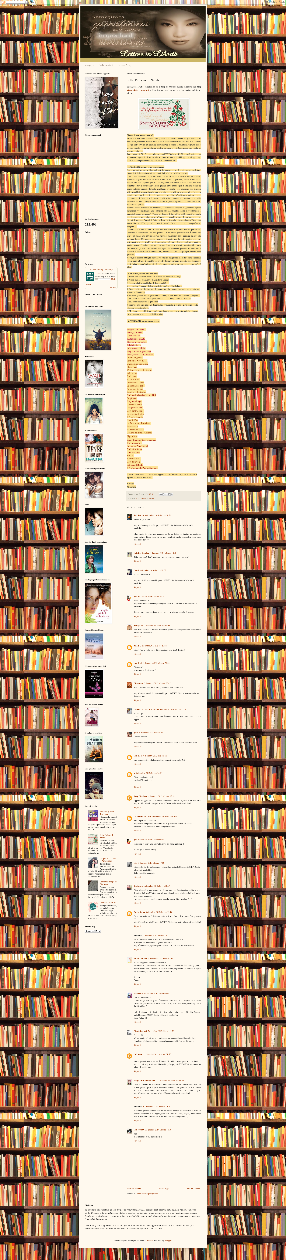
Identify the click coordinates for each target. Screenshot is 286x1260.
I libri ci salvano (134, 404)
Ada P (136, 645)
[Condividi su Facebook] (169, 494)
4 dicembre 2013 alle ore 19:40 (165, 816)
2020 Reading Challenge (101, 269)
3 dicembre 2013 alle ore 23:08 (173, 709)
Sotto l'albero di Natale (145, 498)
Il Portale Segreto (135, 416)
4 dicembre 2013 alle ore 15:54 (161, 796)
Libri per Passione (135, 410)
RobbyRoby (139, 1129)
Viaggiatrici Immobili (138, 90)
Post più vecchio (193, 1188)
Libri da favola (133, 461)
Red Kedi (138, 663)
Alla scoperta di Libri (136, 348)
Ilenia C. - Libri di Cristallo (146, 709)
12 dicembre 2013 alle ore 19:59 (156, 1106)
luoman (150, 1240)
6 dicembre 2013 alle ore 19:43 (161, 958)
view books (112, 287)
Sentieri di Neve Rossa (137, 360)
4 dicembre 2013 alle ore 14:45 (149, 773)
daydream (138, 886)
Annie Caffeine (140, 958)
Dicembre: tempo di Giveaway (108, 883)
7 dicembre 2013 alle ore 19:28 (161, 1031)
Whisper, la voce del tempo (139, 369)
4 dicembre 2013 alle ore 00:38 (152, 732)
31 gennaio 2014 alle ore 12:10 (158, 1129)
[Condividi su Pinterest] (171, 494)
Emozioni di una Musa (137, 363)
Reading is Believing (136, 391)
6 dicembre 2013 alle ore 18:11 (156, 935)
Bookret (130, 455)
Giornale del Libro (135, 382)
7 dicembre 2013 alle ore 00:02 (157, 993)
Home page (88, 64)
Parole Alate (132, 426)
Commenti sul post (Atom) (147, 1193)
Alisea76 (98, 273)
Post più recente (134, 1188)
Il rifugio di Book (134, 332)
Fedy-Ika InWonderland (145, 1080)
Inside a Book (133, 379)
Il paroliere (132, 436)
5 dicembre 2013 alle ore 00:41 (151, 839)
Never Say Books (135, 388)
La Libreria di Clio (135, 413)
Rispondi (137, 543)
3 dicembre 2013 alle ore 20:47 (157, 683)
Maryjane (138, 625)
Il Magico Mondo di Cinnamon (140, 354)
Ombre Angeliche (135, 357)
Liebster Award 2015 (109, 902)
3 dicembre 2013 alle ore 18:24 (158, 515)
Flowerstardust (133, 458)
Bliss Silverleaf (140, 1031)
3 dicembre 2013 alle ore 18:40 (163, 553)
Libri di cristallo (134, 345)
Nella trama (132, 373)
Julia (136, 732)
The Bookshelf (133, 335)
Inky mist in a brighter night (139, 351)
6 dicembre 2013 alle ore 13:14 (159, 912)
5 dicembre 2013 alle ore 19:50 (151, 862)
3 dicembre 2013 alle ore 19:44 (153, 645)
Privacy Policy (124, 64)
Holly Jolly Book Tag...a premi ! (107, 813)
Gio (135, 862)
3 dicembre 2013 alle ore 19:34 (156, 625)
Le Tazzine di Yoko (136, 385)
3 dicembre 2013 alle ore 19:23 (151, 596)
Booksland (132, 376)
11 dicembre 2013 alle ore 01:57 (157, 1054)
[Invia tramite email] (160, 494)
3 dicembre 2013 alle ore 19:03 (153, 570)
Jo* (135, 596)
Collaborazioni (106, 64)
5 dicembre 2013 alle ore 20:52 (157, 886)
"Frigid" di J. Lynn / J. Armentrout (108, 859)
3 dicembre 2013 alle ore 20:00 (156, 663)
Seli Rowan (139, 515)
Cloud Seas (132, 366)
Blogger (168, 1240)
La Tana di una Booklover (139, 423)
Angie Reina (139, 912)
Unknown (138, 1054)
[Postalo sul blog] (163, 494)
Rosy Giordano (140, 796)
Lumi (136, 570)
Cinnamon (138, 683)
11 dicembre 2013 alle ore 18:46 (170, 1080)
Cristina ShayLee (141, 553)
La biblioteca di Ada (136, 338)
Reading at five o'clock (137, 341)
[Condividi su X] (166, 494)
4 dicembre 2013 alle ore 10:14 (156, 755)
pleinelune (138, 993)
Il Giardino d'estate (135, 429)
